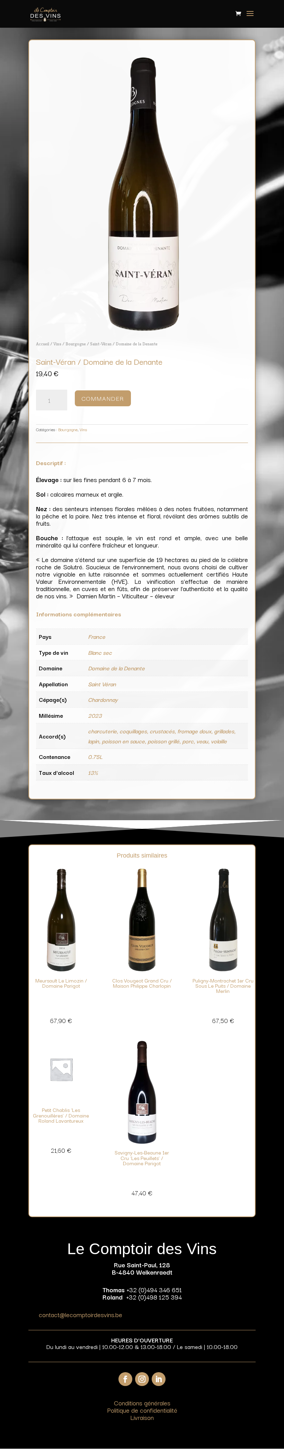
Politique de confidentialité (142, 1410)
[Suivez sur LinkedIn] (159, 1379)
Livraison (142, 1417)
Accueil (42, 344)
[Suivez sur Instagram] (142, 1379)
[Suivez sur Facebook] (125, 1379)
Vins (57, 344)
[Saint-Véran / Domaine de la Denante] (142, 328)
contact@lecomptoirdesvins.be (80, 1314)
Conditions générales (142, 1402)
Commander (103, 398)
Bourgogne (75, 344)
